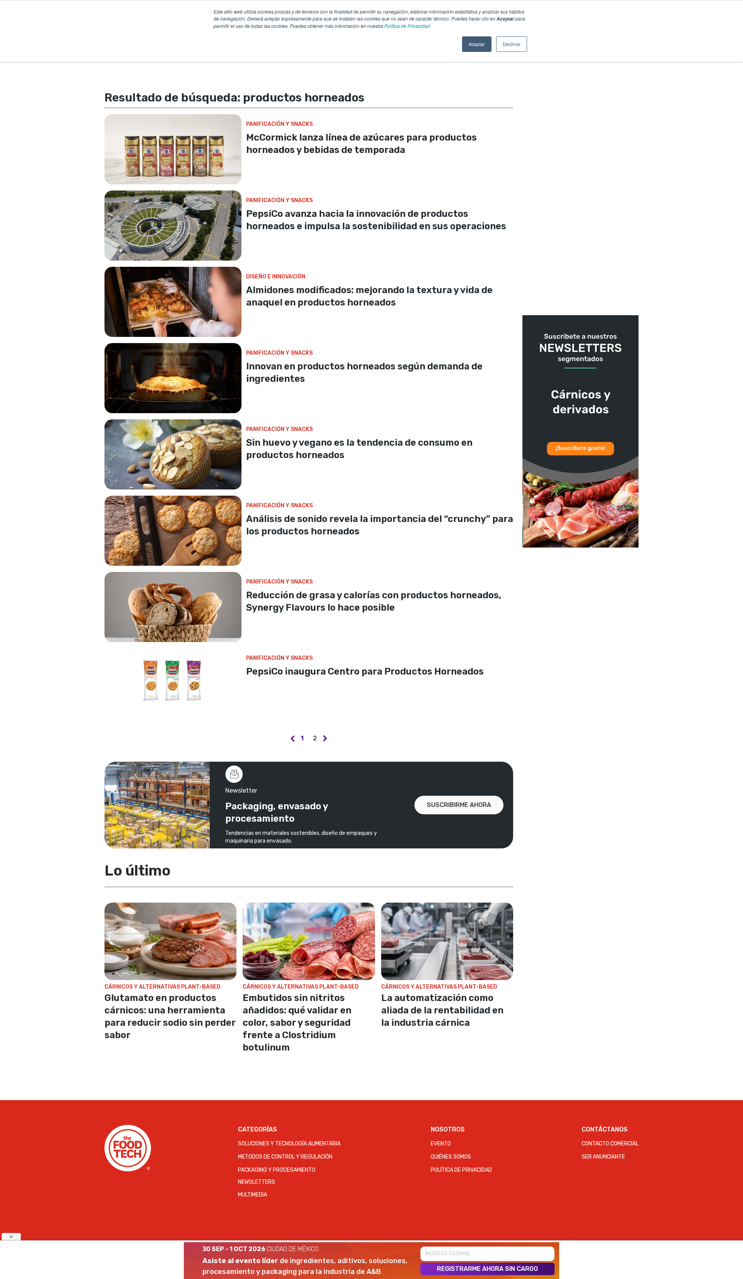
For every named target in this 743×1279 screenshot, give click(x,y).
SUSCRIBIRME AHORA (459, 805)
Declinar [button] (511, 44)
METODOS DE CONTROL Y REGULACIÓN (285, 1157)
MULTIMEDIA (252, 1194)
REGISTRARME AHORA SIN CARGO (487, 1268)
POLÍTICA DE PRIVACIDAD (461, 1170)
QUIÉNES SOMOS (451, 1157)
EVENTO (441, 1143)
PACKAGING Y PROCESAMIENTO (276, 1170)
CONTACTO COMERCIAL (610, 1143)
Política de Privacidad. (407, 25)
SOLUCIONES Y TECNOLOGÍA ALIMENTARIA (289, 1143)
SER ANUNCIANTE (603, 1157)
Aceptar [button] (477, 44)
